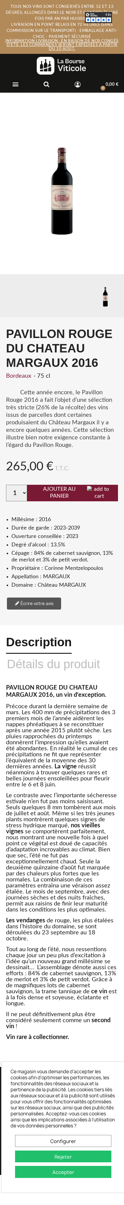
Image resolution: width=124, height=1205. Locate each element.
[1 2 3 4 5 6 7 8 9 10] (16, 493)
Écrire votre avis (37, 603)
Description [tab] (39, 642)
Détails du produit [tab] (53, 664)
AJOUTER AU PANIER (59, 493)
